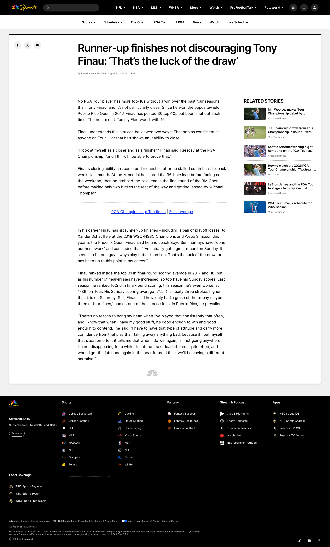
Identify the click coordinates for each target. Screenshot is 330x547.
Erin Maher (273, 174)
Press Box (83, 521)
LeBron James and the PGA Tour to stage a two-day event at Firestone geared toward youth (291, 186)
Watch (214, 22)
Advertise (14, 521)
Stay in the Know (19, 418)
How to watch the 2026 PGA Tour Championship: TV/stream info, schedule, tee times (290, 167)
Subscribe (17, 433)
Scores (87, 22)
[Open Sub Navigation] (124, 7)
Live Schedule (238, 22)
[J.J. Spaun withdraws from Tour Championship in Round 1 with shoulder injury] (255, 132)
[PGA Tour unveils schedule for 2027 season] (255, 207)
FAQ (54, 521)
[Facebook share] (17, 45)
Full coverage (181, 211)
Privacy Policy (111, 521)
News (197, 22)
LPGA (180, 22)
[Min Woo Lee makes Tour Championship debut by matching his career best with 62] (255, 114)
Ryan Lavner (88, 73)
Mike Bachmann (276, 137)
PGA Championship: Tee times (138, 211)
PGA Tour (161, 22)
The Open (138, 22)
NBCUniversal (29, 526)
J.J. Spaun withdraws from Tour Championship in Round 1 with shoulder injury (290, 130)
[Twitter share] (27, 45)
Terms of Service (170, 521)
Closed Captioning (40, 521)
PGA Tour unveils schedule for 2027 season (289, 205)
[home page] (24, 7)
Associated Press (277, 118)
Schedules (111, 22)
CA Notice (155, 521)
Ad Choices (96, 521)
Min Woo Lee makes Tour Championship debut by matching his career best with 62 (291, 111)
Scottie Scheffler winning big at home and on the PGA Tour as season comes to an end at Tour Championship (291, 149)
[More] (293, 7)
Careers (25, 521)
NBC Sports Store (67, 521)
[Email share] (37, 45)
